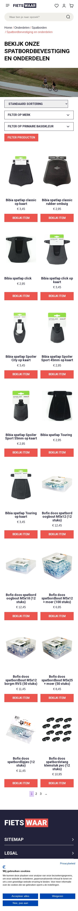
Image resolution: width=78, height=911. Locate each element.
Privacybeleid (67, 863)
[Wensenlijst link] (56, 5)
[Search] (68, 17)
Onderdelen (22, 27)
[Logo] (24, 5)
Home (8, 27)
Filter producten (21, 137)
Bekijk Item (21, 218)
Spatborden (39, 27)
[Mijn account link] (64, 5)
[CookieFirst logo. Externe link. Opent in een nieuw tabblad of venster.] (4, 867)
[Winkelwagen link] (71, 5)
